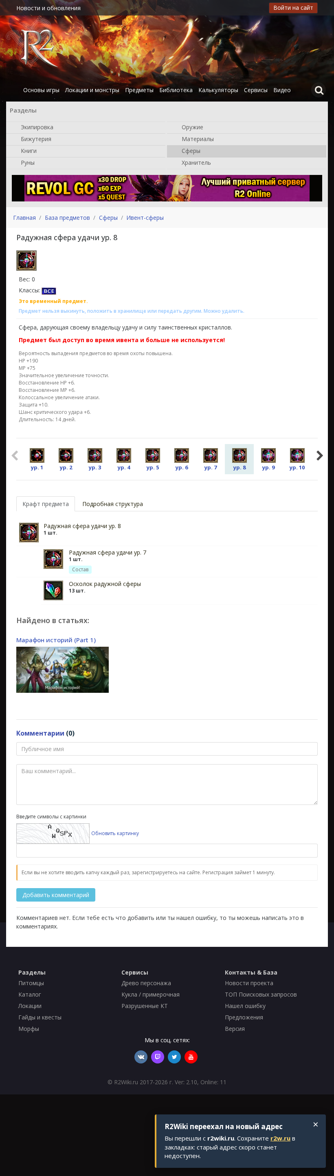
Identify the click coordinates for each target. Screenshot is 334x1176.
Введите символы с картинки (51, 816)
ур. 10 (297, 467)
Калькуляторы (218, 90)
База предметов (67, 217)
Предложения (244, 1017)
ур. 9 (268, 467)
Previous (14, 455)
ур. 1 (37, 467)
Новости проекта (249, 983)
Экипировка (36, 126)
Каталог (29, 994)
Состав (80, 569)
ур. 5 (153, 467)
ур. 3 (95, 467)
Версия (235, 1028)
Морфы (28, 1028)
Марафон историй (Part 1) (56, 640)
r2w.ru (280, 1138)
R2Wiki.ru (126, 1082)
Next (320, 455)
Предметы (139, 90)
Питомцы (31, 983)
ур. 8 (239, 467)
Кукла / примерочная (150, 994)
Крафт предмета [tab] (45, 504)
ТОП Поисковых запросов (261, 994)
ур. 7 (210, 467)
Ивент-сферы (145, 217)
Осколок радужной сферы (105, 584)
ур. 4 (124, 467)
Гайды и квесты (40, 1017)
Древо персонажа (146, 983)
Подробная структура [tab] (112, 504)
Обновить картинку (115, 833)
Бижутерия (35, 138)
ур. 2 (66, 467)
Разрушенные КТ (144, 1006)
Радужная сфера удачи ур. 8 (82, 526)
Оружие (191, 126)
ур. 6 (182, 467)
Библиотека (176, 90)
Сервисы (256, 90)
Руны (27, 162)
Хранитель (195, 162)
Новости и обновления (48, 8)
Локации (30, 1006)
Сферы (190, 150)
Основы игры (41, 90)
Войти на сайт (293, 7)
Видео (282, 90)
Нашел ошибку (245, 1006)
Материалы (197, 138)
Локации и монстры (92, 90)
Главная (24, 217)
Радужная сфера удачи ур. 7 (107, 552)
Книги (28, 150)
